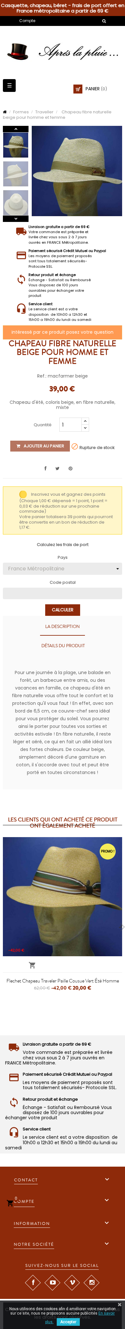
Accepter (68, 1322)
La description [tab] (62, 627)
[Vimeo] (71, 1283)
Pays (63, 557)
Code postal (63, 582)
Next (16, 129)
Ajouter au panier (43, 446)
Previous (16, 219)
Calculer (62, 610)
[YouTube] (52, 1283)
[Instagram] (91, 1283)
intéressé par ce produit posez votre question (62, 332)
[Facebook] (32, 1283)
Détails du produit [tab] (63, 646)
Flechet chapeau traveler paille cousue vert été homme (62, 980)
